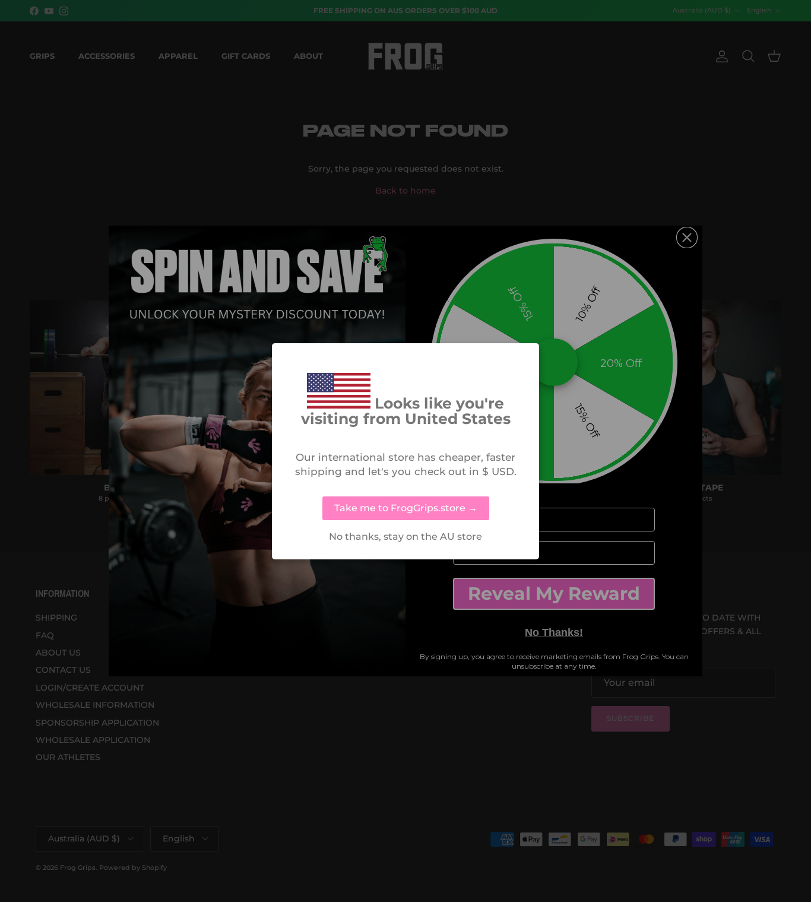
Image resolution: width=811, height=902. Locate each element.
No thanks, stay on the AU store (405, 537)
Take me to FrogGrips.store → (405, 508)
